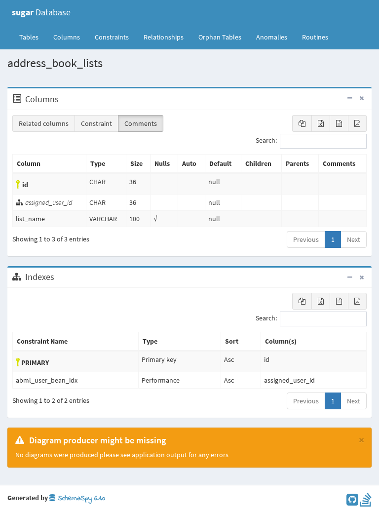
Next (353, 239)
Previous (306, 239)
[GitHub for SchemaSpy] (352, 502)
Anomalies (271, 37)
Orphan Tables (219, 37)
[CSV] (339, 123)
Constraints (112, 37)
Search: (266, 140)
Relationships (164, 37)
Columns (66, 37)
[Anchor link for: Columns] (64, 99)
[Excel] (320, 123)
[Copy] (302, 123)
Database (41, 12)
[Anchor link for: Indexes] (59, 277)
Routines (315, 37)
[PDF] (357, 123)
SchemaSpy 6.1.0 (80, 498)
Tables (32, 36)
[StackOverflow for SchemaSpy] (366, 502)
